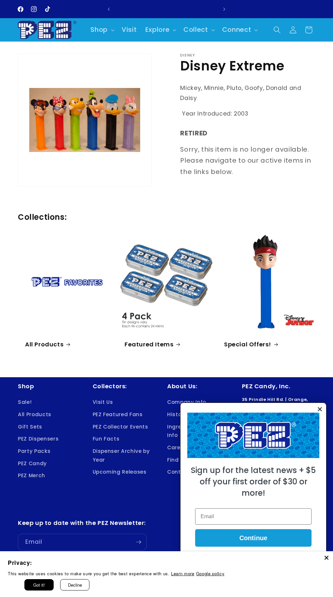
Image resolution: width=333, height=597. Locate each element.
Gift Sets (30, 426)
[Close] (326, 557)
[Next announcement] (224, 9)
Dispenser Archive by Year (121, 455)
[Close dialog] (320, 409)
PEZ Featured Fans (118, 414)
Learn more (182, 573)
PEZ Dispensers (38, 438)
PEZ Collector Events (120, 426)
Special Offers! (247, 344)
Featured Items (149, 344)
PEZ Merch (31, 475)
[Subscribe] (138, 542)
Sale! (25, 402)
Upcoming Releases (120, 471)
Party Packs (34, 451)
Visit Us (103, 402)
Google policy (210, 573)
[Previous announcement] (109, 9)
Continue (253, 537)
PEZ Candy (32, 463)
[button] (101, 29)
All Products (44, 344)
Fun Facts (106, 438)
